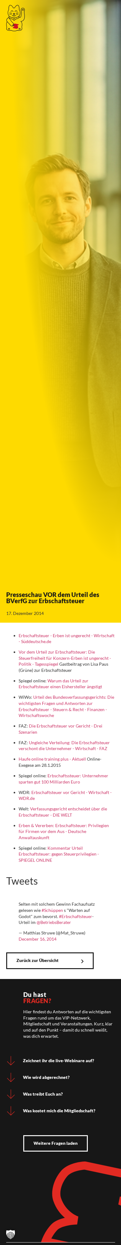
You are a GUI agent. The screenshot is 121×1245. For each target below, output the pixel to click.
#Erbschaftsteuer (75, 916)
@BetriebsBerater (54, 922)
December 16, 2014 (37, 939)
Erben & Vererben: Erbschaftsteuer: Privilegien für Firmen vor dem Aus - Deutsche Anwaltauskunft (64, 831)
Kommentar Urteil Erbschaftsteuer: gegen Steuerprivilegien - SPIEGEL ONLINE (59, 854)
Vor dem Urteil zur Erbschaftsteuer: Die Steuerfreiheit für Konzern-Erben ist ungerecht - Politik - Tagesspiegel (65, 658)
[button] (10, 1234)
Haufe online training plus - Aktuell (52, 759)
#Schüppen (52, 910)
